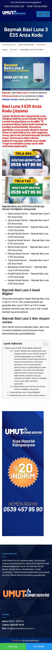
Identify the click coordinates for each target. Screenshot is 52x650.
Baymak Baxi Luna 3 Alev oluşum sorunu (28, 395)
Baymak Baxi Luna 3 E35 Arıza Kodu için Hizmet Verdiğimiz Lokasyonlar (29, 388)
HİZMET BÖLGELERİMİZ (37, 6)
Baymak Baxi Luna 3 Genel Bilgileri (25, 392)
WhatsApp (13, 646)
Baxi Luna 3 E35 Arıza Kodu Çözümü (23, 348)
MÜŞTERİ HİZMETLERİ (14, 6)
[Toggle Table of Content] (44, 344)
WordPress (17, 640)
